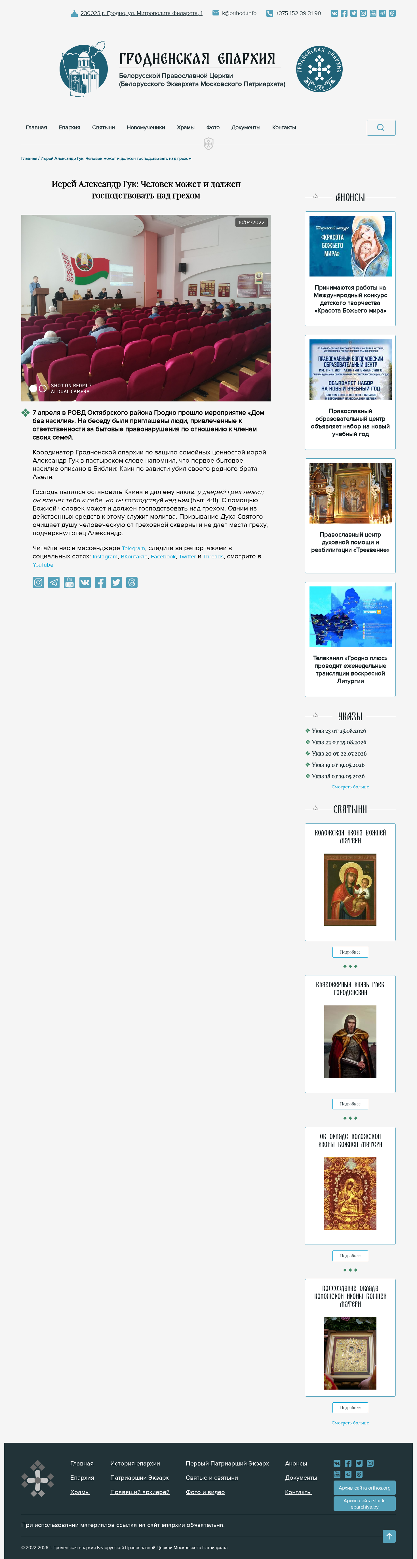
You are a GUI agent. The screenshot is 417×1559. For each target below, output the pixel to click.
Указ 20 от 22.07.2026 (339, 753)
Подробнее (350, 952)
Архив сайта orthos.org (365, 1488)
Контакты (298, 1492)
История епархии (135, 1463)
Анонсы (296, 1463)
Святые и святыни (212, 1478)
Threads (213, 556)
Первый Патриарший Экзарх (227, 1463)
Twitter (187, 556)
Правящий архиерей (140, 1492)
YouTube (43, 565)
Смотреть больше (350, 787)
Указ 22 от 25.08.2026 (339, 742)
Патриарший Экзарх (139, 1478)
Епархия (82, 1478)
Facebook (163, 556)
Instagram (105, 556)
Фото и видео (205, 1492)
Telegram (133, 548)
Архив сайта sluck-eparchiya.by (365, 1504)
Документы (301, 1478)
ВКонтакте (134, 556)
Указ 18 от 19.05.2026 (338, 776)
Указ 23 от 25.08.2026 (339, 730)
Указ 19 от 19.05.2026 (338, 764)
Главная (82, 1463)
